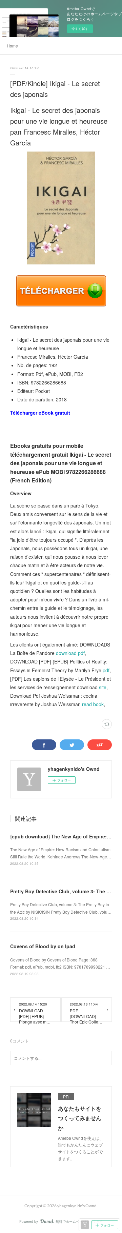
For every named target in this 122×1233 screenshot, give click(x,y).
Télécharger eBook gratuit (40, 412)
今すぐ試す (80, 28)
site (102, 687)
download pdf (70, 653)
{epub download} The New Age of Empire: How (64, 836)
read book (93, 704)
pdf (106, 670)
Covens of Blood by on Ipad (42, 946)
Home (12, 45)
